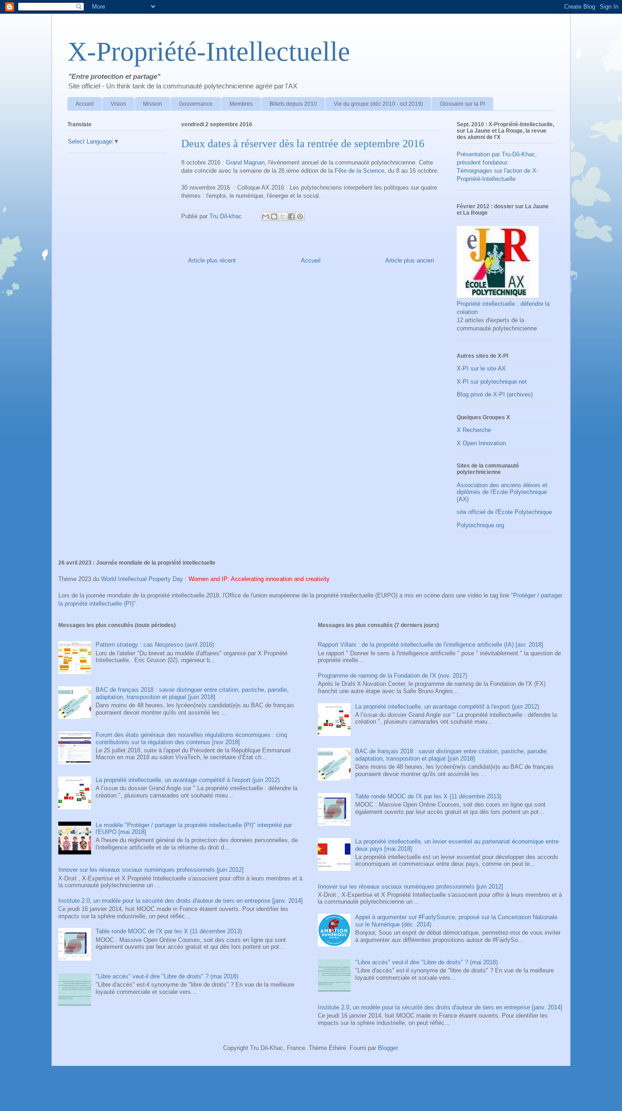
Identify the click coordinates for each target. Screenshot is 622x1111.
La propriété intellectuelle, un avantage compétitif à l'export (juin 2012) (188, 780)
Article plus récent (212, 260)
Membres (241, 104)
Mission (152, 104)
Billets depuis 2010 (293, 104)
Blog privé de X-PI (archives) (495, 394)
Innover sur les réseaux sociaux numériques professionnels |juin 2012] (151, 869)
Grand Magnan (244, 162)
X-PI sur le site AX (481, 368)
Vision (118, 104)
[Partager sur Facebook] (291, 216)
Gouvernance (196, 104)
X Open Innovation (481, 443)
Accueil (85, 104)
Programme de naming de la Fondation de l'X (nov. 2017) (392, 675)
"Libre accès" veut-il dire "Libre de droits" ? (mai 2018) (167, 976)
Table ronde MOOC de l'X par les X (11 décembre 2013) (169, 931)
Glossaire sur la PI (462, 104)
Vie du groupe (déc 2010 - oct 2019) (378, 104)
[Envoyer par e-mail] (265, 216)
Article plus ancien (409, 260)
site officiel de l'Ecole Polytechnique (504, 512)
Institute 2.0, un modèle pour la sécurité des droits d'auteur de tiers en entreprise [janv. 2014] (180, 900)
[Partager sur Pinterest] (300, 216)
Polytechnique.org (480, 525)
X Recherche (474, 430)
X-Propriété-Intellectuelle (208, 51)
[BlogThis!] (274, 216)
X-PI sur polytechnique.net (492, 381)
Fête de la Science (359, 170)
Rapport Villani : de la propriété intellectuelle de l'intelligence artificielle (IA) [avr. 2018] (430, 644)
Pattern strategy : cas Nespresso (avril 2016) (155, 644)
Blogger (388, 1047)
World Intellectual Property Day (142, 579)
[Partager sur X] (282, 216)
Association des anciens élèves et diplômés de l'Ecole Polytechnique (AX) (502, 492)
